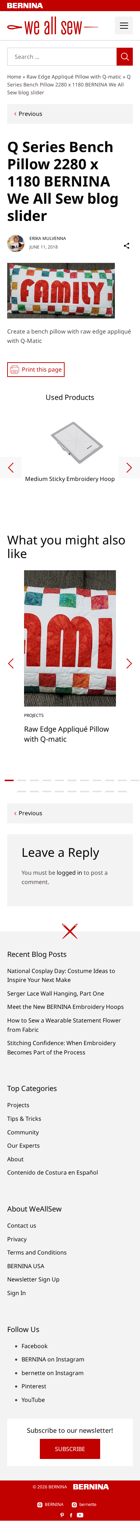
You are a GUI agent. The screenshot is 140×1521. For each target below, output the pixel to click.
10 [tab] (122, 780)
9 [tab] (109, 780)
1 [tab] (9, 780)
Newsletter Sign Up (33, 1279)
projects (34, 715)
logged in (69, 873)
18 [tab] (97, 791)
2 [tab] (21, 780)
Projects (18, 1105)
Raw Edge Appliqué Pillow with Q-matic (74, 76)
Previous (30, 114)
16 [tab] (71, 791)
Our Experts (23, 1145)
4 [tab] (46, 780)
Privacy (17, 1239)
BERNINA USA (25, 1266)
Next (129, 467)
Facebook (35, 1346)
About (15, 1159)
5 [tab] (59, 780)
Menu (124, 25)
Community (23, 1132)
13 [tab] (34, 791)
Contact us (21, 1225)
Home (14, 76)
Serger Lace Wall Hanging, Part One (55, 993)
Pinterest (34, 1386)
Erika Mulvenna (47, 238)
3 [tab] (34, 780)
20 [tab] (122, 791)
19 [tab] (109, 791)
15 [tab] (59, 791)
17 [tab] (84, 791)
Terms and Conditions (37, 1252)
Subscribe (70, 1449)
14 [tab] (46, 791)
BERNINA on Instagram (53, 1359)
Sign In (16, 1293)
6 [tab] (71, 780)
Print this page (42, 369)
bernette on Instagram (53, 1373)
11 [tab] (134, 780)
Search (125, 57)
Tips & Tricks (24, 1119)
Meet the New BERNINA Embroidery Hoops (65, 1007)
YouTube (33, 1400)
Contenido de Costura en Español (52, 1172)
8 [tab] (97, 780)
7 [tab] (84, 780)
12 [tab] (21, 791)
